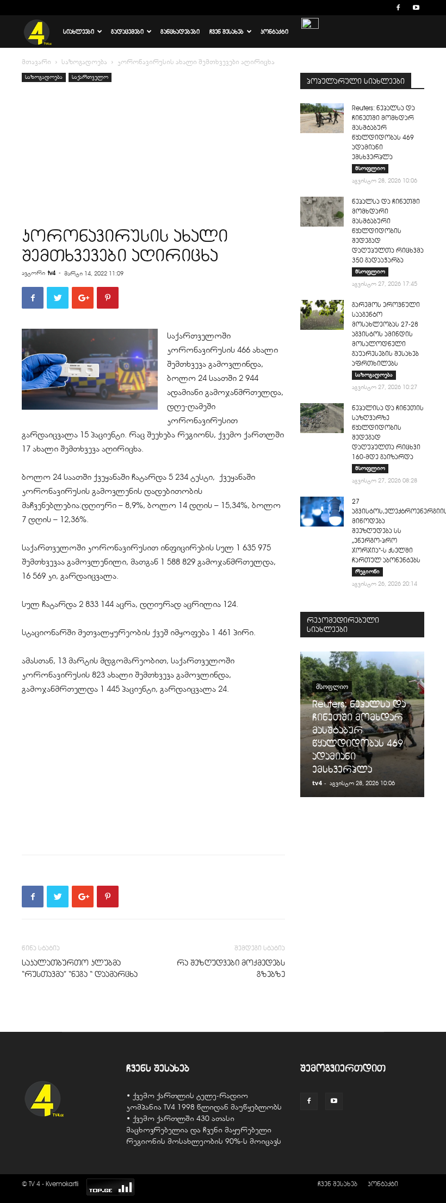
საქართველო (90, 76)
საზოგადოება (84, 62)
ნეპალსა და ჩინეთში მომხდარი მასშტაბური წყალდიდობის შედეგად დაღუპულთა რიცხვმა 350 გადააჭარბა (388, 230)
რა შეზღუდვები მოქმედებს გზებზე (231, 968)
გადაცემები (127, 31)
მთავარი (36, 62)
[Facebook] (398, 7)
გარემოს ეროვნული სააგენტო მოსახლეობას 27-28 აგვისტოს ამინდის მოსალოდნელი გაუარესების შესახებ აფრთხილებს (386, 333)
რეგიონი (367, 571)
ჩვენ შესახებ (226, 31)
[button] (382, 7)
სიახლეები (78, 31)
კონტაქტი (274, 31)
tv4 (51, 273)
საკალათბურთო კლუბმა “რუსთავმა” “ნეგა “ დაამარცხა (80, 968)
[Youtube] (416, 7)
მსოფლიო (370, 168)
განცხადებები (180, 31)
